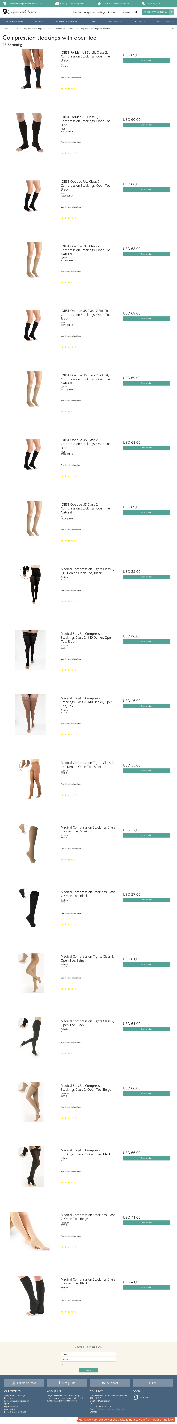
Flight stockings (115, 21)
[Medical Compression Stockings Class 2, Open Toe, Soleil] (30, 851)
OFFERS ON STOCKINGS (165, 21)
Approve (88, 1370)
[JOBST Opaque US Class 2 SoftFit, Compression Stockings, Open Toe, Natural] (30, 399)
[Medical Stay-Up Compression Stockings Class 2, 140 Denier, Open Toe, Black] (30, 657)
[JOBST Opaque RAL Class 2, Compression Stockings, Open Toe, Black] (30, 205)
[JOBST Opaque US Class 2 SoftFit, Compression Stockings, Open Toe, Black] (30, 334)
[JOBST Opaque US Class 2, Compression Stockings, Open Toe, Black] (30, 463)
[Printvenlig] (173, 28)
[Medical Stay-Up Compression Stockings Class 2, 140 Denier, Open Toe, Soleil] (30, 722)
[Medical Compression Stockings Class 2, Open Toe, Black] (30, 915)
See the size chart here (71, 78)
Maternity (39, 21)
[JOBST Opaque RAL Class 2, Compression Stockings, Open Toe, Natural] (30, 270)
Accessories (140, 21)
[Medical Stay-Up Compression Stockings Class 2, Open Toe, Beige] (30, 1109)
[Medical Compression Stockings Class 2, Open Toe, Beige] (30, 1238)
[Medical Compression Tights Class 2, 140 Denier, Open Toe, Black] (30, 592)
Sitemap (93, 1411)
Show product (146, 60)
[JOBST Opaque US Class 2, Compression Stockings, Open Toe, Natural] (30, 528)
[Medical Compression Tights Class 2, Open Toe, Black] (30, 1044)
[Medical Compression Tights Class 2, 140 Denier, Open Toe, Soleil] (30, 786)
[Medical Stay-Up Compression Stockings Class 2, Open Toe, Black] (30, 1174)
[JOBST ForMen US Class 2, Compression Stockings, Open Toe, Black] (30, 140)
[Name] (88, 1354)
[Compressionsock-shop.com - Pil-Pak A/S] (20, 11)
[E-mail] (88, 1359)
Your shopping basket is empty (158, 12)
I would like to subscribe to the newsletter (91, 1364)
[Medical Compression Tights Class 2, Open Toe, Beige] (30, 980)
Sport (94, 21)
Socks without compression (67, 21)
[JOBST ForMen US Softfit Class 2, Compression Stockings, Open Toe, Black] (30, 76)
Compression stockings (13, 21)
